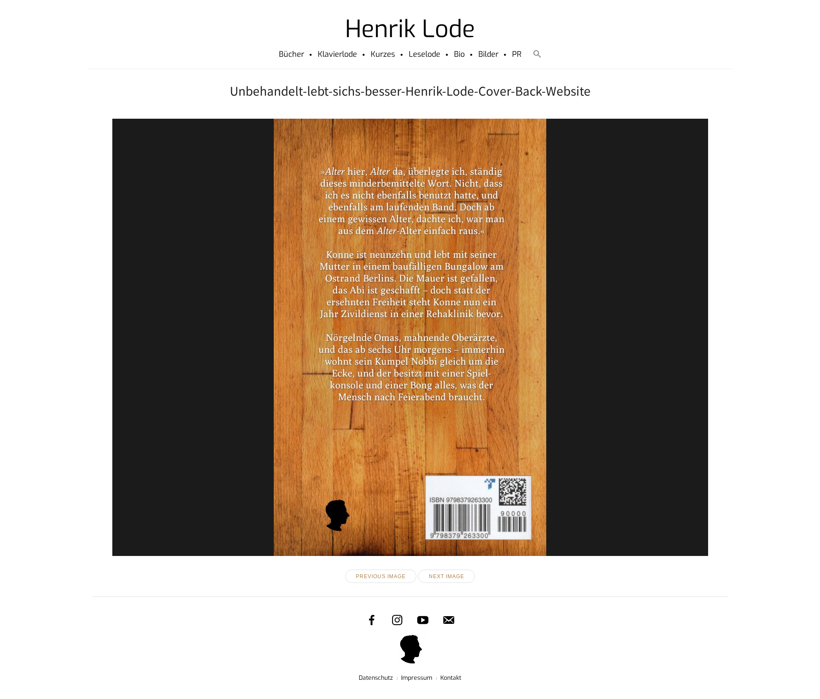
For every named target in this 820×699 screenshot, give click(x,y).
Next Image (446, 576)
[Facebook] (371, 620)
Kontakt (450, 678)
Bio (459, 54)
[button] (537, 55)
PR (516, 54)
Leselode (424, 54)
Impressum (416, 678)
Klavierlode (337, 54)
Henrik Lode (410, 29)
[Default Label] (448, 620)
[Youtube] (423, 620)
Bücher (291, 54)
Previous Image (381, 576)
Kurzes (383, 54)
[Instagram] (397, 620)
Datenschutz (376, 678)
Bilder (488, 54)
